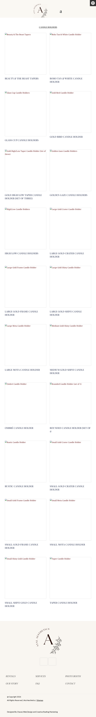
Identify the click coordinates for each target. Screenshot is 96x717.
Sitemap (40, 700)
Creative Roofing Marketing (47, 712)
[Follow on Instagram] (52, 661)
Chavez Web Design (25, 712)
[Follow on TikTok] (44, 661)
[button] (93, 3)
